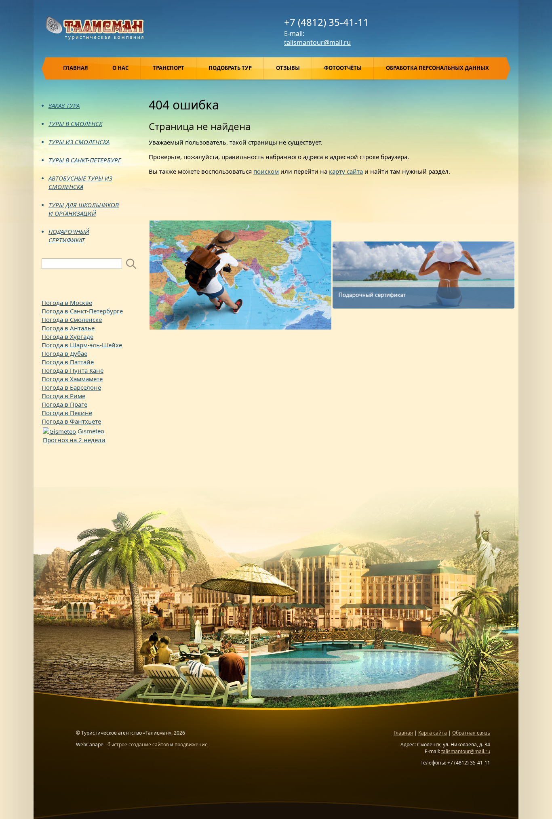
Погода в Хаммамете (72, 379)
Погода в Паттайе (68, 362)
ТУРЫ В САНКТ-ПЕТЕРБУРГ (84, 160)
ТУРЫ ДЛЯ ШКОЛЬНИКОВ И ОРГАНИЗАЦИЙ (83, 209)
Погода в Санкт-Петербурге (82, 311)
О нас (120, 67)
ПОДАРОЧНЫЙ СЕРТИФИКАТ (68, 235)
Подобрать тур (230, 67)
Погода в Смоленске (72, 319)
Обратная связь (471, 732)
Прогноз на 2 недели (74, 440)
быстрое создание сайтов (138, 744)
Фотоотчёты (343, 67)
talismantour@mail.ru (317, 42)
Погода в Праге (64, 404)
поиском (266, 171)
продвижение (191, 744)
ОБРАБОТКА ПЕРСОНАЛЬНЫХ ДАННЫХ (437, 67)
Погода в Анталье (68, 328)
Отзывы (288, 67)
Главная (75, 67)
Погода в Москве (67, 302)
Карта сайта (432, 732)
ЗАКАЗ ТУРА (64, 105)
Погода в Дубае (64, 353)
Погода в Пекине (67, 413)
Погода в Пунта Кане (72, 370)
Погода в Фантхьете (71, 421)
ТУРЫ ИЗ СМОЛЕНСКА (79, 142)
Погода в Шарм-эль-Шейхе (82, 345)
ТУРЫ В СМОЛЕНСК (75, 124)
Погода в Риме (63, 396)
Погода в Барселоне (71, 387)
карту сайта (346, 171)
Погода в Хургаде (67, 336)
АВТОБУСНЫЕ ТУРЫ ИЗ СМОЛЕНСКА (80, 182)
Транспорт (168, 67)
